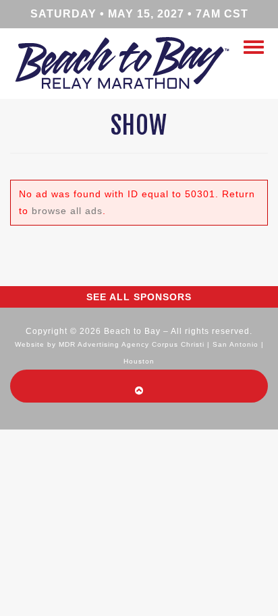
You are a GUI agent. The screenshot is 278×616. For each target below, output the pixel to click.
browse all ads (67, 210)
